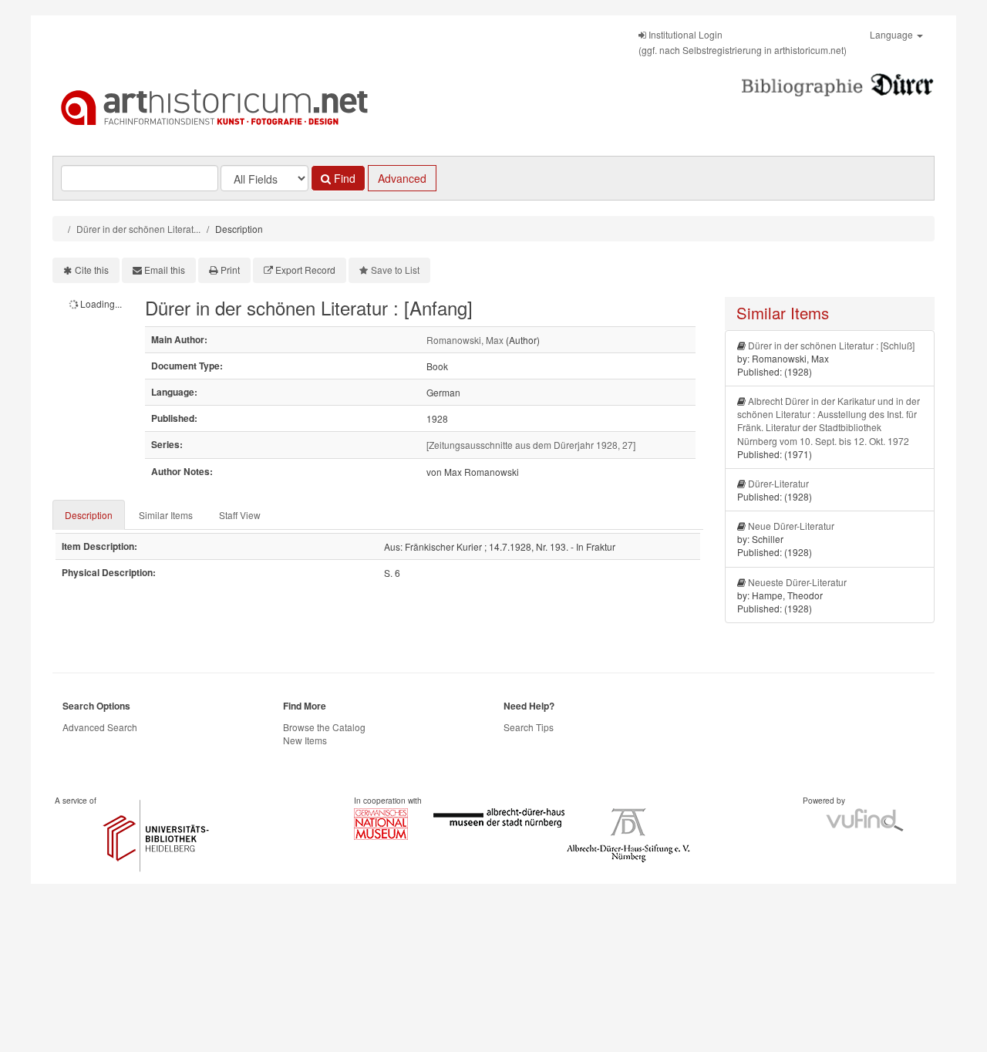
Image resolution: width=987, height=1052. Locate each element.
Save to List (395, 269)
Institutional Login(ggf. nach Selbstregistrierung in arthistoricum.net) (742, 42)
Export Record (305, 269)
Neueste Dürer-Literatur (797, 581)
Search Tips (529, 726)
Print (230, 269)
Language (892, 34)
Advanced (402, 178)
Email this (164, 269)
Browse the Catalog (324, 726)
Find (343, 178)
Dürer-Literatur (778, 483)
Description (89, 514)
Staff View (240, 514)
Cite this (92, 269)
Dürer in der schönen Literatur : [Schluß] (831, 345)
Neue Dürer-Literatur (791, 525)
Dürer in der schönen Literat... (138, 228)
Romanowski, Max (465, 339)
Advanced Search (99, 726)
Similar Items (166, 514)
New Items (305, 740)
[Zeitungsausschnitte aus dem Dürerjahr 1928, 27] (530, 444)
